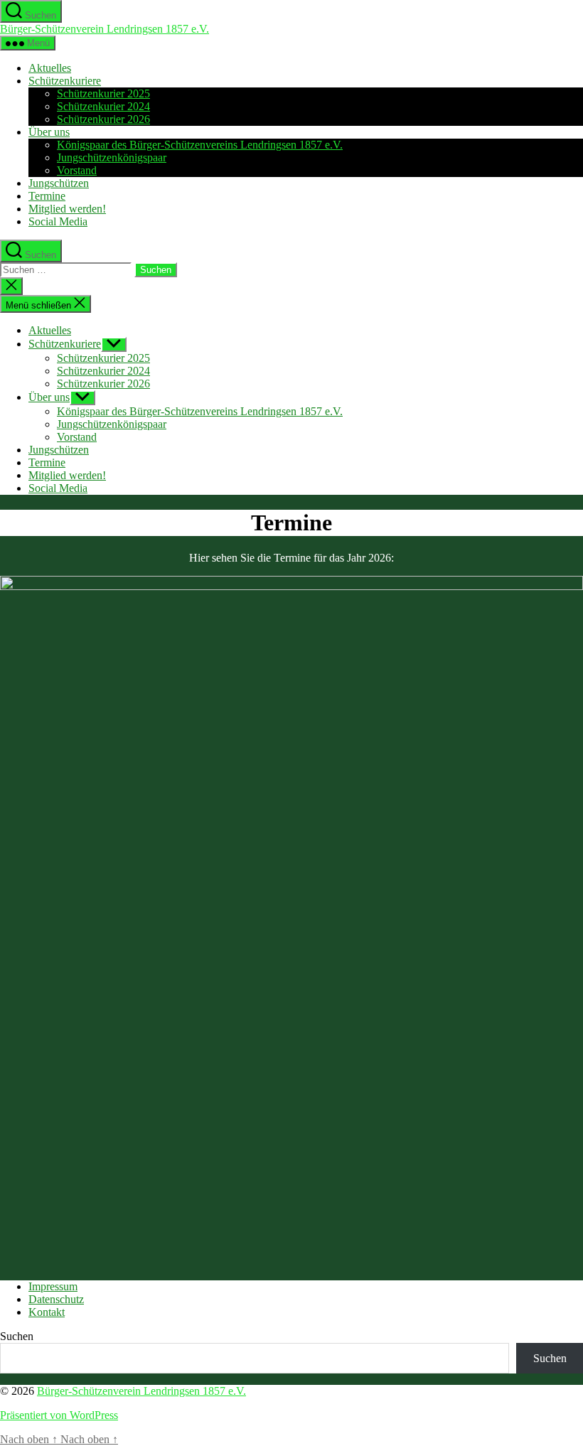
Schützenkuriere (64, 81)
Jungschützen (58, 183)
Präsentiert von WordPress (59, 1415)
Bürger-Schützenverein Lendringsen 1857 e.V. (104, 29)
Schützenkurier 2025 (103, 93)
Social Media (57, 221)
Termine (46, 196)
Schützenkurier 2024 (103, 106)
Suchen (16, 1336)
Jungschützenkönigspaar (111, 157)
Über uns (49, 132)
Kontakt (46, 1312)
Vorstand (77, 170)
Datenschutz (56, 1299)
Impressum (52, 1286)
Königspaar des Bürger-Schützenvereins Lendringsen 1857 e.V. (200, 145)
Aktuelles (49, 68)
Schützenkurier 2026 (103, 119)
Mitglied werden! (67, 209)
